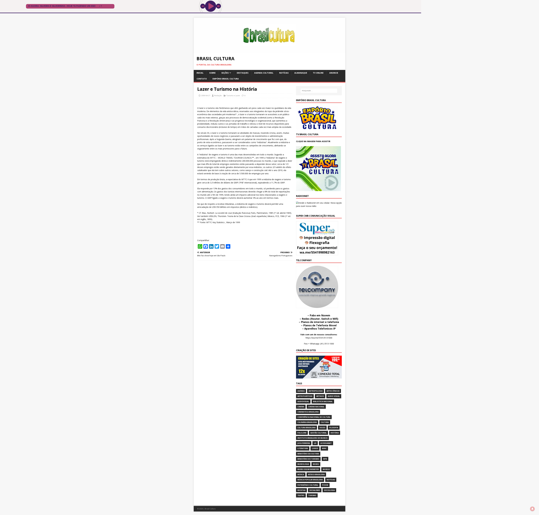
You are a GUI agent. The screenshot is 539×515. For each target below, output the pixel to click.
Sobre (212, 72)
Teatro (300, 495)
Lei (315, 443)
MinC (324, 448)
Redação (218, 95)
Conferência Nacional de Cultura (313, 417)
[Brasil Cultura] (269, 51)
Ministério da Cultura (308, 454)
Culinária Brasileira (307, 422)
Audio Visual (334, 396)
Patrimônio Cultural (307, 485)
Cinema (300, 406)
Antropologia (316, 391)
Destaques (242, 72)
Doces (322, 427)
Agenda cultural (263, 72)
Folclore (301, 433)
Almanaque (300, 72)
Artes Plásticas (304, 396)
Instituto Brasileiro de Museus (312, 438)
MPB (325, 459)
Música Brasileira (316, 474)
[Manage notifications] (532, 509)
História (335, 433)
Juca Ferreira (303, 443)
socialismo (314, 490)
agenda (301, 391)
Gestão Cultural (318, 433)
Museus (326, 469)
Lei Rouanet (326, 443)
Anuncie (333, 72)
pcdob (325, 485)
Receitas (301, 490)
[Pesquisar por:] (319, 90)
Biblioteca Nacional (323, 401)
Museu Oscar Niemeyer (308, 469)
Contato (202, 78)
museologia (303, 464)
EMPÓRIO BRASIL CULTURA (226, 78)
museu (316, 464)
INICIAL (200, 72)
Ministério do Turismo (308, 459)
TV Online (318, 72)
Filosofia (333, 427)
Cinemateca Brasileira (308, 412)
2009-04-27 (205, 95)
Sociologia (329, 490)
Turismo (312, 495)
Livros (315, 448)
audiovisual (303, 401)
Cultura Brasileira (306, 427)
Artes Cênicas (333, 391)
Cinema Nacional (316, 406)
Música (300, 474)
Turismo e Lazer (233, 95)
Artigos (320, 396)
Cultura (325, 422)
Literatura (302, 448)
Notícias (284, 72)
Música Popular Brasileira (310, 479)
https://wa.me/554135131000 (319, 337)
